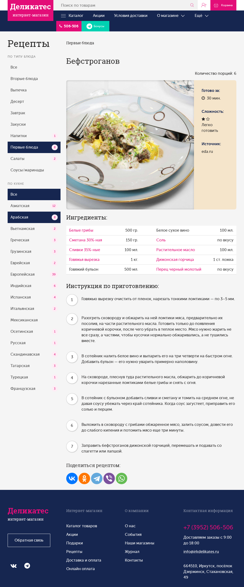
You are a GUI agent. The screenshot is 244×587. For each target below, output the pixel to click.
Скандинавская (33, 354)
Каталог (74, 15)
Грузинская (33, 251)
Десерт (17, 101)
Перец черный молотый (178, 269)
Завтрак (17, 113)
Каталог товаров (81, 526)
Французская (33, 388)
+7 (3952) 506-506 (208, 527)
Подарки (74, 543)
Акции (99, 15)
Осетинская (33, 331)
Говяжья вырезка (84, 259)
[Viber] (109, 478)
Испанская (33, 297)
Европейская (33, 274)
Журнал (132, 551)
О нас (130, 526)
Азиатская (33, 206)
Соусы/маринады (27, 170)
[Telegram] (96, 478)
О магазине (168, 15)
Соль (161, 240)
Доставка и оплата (83, 560)
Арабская (33, 217)
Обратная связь (29, 540)
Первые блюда (33, 147)
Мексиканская (24, 320)
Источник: (211, 144)
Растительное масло (175, 250)
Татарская (33, 365)
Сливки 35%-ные (84, 250)
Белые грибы (81, 230)
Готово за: (211, 90)
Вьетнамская (33, 228)
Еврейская (33, 263)
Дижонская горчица (175, 259)
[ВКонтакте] (72, 478)
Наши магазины (139, 543)
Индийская (33, 286)
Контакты (134, 560)
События (133, 534)
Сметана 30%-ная (85, 240)
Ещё (199, 15)
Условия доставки (130, 15)
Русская (33, 343)
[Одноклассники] (84, 478)
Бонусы (98, 26)
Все (13, 67)
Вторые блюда (24, 78)
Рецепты (74, 551)
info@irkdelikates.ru (201, 551)
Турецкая (33, 377)
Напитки (33, 136)
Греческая (33, 240)
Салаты (33, 158)
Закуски (18, 124)
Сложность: (213, 111)
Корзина (226, 5)
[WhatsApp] (121, 478)
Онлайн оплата (80, 569)
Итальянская (33, 308)
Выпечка (18, 90)
